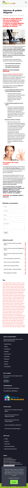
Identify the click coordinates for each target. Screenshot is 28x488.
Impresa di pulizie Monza (11, 449)
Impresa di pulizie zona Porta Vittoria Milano (11, 303)
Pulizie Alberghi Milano (17, 315)
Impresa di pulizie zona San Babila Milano (17, 306)
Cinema (6, 361)
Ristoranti (7, 359)
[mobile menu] (26, 2)
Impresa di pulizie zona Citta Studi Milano (16, 284)
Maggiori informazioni (14, 478)
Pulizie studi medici (9, 322)
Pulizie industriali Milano (13, 318)
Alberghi (7, 351)
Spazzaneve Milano (21, 326)
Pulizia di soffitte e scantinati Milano (12, 269)
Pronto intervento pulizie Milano (11, 262)
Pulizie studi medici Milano (18, 322)
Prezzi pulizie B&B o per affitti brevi (12, 258)
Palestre (6, 364)
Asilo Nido (7, 356)
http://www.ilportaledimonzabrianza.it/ (13, 464)
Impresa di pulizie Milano (7, 282)
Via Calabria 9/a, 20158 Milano (11, 391)
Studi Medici (8, 366)
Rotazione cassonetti (15, 323)
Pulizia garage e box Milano (10, 273)
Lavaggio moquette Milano (8, 315)
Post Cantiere (8, 354)
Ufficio (6, 346)
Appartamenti (8, 344)
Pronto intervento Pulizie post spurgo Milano (12, 244)
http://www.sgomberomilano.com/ (12, 462)
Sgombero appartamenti (9, 461)
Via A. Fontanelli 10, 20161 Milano (11, 388)
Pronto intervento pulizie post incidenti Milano (13, 254)
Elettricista (7, 444)
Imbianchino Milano (10, 446)
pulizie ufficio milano (7, 323)
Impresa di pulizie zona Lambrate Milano (13, 295)
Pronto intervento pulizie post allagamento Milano (14, 249)
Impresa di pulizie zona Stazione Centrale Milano (12, 307)
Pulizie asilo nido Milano (16, 317)
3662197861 (6, 195)
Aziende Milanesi (8, 458)
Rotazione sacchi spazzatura (15, 325)
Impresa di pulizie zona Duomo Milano (13, 290)
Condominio (7, 349)
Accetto (14, 482)
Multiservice (14, 15)
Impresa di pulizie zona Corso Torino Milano (11, 286)
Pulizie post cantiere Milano (11, 320)
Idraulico (7, 441)
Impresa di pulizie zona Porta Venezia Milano (14, 301)
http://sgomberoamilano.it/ (10, 459)
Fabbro (6, 439)
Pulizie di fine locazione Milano (11, 265)
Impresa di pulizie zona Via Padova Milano (14, 314)
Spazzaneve (15, 326)
